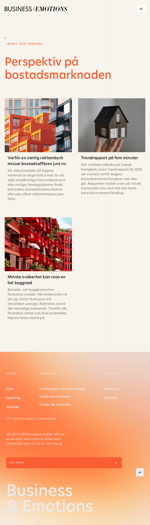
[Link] (38, 150)
